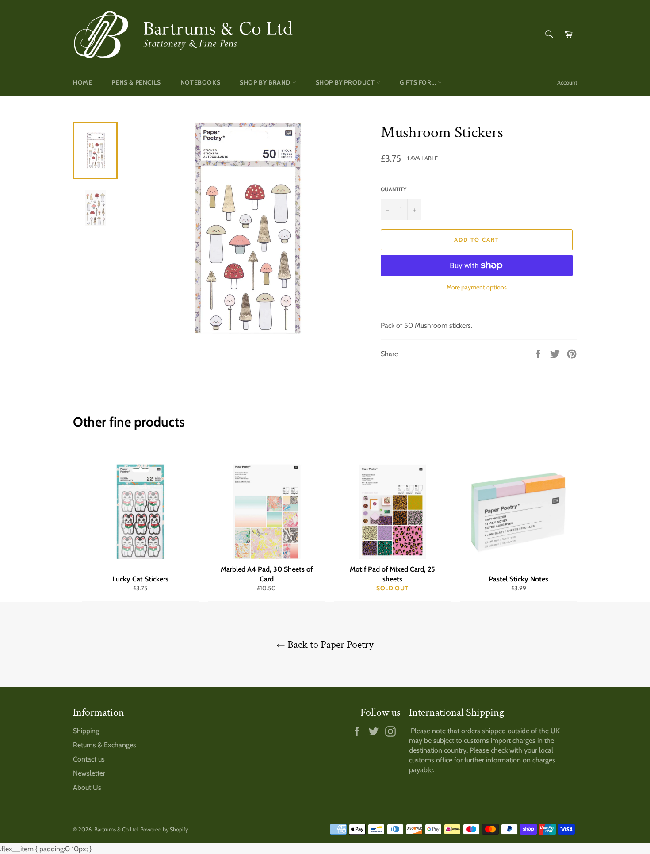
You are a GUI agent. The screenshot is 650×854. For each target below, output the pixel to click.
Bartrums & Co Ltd (116, 829)
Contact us (89, 759)
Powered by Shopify (164, 829)
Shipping (86, 731)
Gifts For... (419, 82)
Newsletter (89, 773)
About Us (87, 787)
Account (567, 82)
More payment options (477, 287)
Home (82, 82)
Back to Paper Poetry (329, 644)
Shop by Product (346, 82)
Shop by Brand (266, 82)
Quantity (393, 189)
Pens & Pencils (136, 82)
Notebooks (200, 82)
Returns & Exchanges (104, 745)
